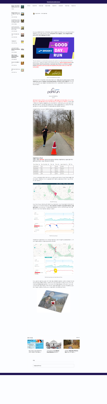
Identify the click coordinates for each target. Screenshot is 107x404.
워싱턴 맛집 (67, 5)
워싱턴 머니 (54, 5)
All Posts (28, 5)
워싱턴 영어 (61, 5)
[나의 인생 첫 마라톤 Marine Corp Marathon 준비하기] (53, 344)
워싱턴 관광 (41, 5)
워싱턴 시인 (73, 5)
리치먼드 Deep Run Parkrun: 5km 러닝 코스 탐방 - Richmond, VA (71, 351)
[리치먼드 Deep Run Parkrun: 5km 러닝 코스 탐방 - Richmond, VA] (72, 344)
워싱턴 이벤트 (47, 5)
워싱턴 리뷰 (35, 5)
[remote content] (53, 23)
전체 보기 (78, 337)
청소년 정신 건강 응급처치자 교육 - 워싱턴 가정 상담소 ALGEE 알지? (35, 351)
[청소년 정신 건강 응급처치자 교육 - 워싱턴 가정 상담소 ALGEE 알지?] (35, 344)
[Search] (62, 2)
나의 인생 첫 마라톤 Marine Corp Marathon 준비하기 (53, 351)
